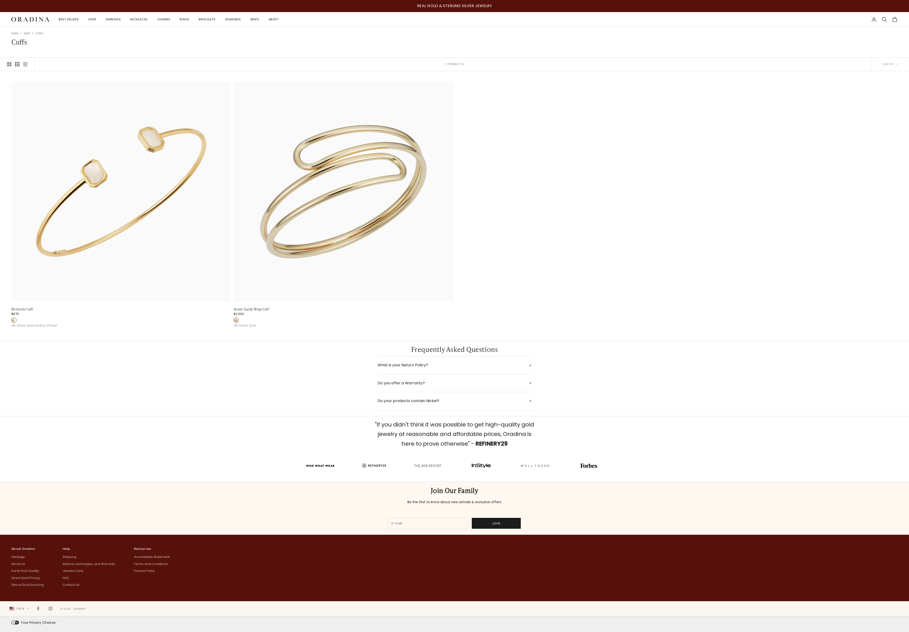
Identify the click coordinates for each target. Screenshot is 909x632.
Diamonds (233, 19)
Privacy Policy (144, 571)
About (274, 19)
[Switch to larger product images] (9, 64)
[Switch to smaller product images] (17, 64)
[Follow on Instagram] (50, 608)
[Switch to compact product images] (25, 64)
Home (14, 33)
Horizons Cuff (22, 308)
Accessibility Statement (152, 557)
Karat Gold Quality (25, 571)
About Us (18, 564)
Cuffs (39, 33)
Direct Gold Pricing (25, 578)
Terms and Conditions (151, 564)
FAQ (66, 578)
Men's (254, 19)
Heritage (18, 557)
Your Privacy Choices (38, 622)
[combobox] (19, 608)
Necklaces (138, 19)
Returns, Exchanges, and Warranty (89, 564)
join (496, 523)
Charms (163, 19)
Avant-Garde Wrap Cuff (251, 308)
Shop (92, 19)
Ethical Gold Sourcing (27, 585)
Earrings (113, 19)
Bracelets (207, 19)
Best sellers (69, 19)
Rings (184, 19)
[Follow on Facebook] (38, 608)
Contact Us (71, 585)
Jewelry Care (73, 571)
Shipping (69, 557)
